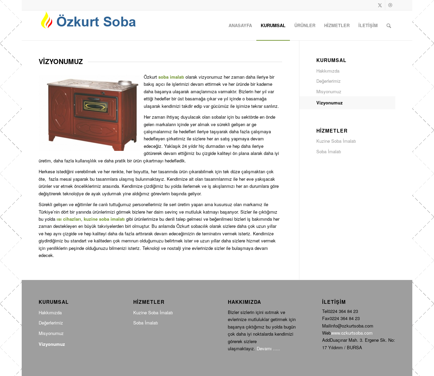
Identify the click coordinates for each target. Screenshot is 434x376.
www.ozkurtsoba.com (352, 333)
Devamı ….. (268, 348)
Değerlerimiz (328, 81)
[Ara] (388, 25)
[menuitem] (240, 25)
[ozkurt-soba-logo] (89, 25)
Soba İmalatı (328, 151)
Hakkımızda (327, 70)
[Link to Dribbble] (390, 5)
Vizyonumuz (329, 102)
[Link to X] (380, 5)
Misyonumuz (328, 91)
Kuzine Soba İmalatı (336, 141)
